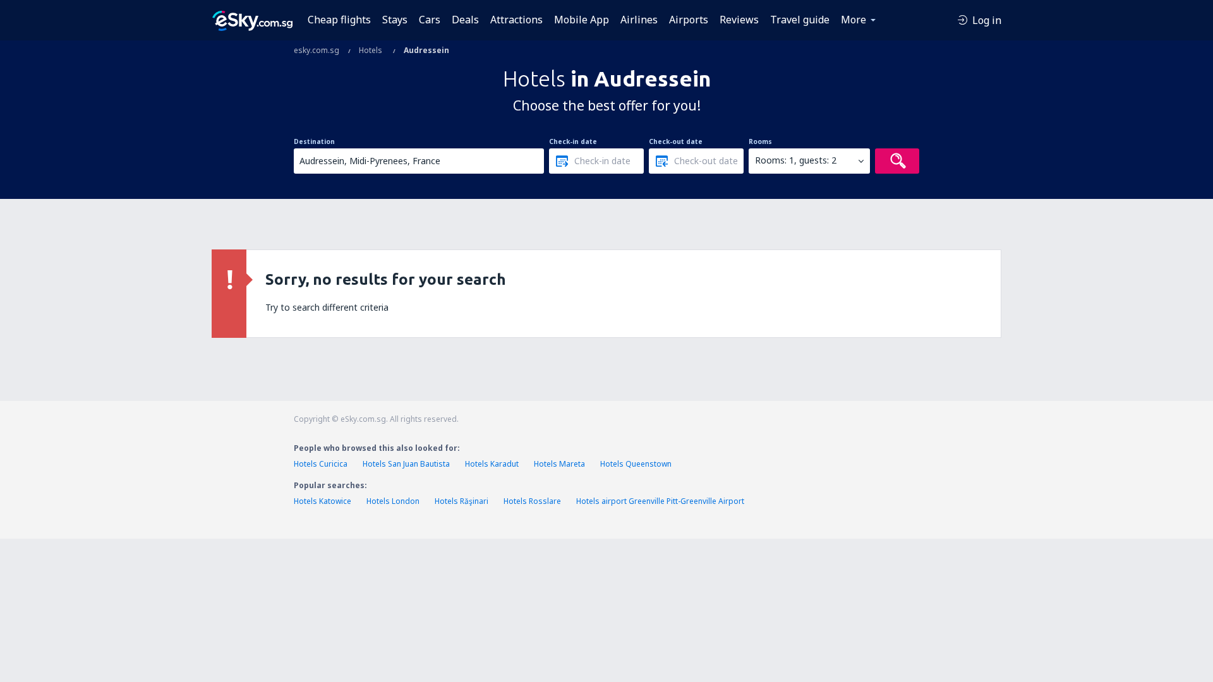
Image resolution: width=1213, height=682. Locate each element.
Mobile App (581, 20)
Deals (465, 20)
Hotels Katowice (322, 501)
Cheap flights (339, 20)
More (853, 20)
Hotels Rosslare (532, 501)
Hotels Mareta (559, 463)
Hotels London (392, 501)
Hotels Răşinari (461, 501)
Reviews (739, 20)
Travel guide (800, 20)
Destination (314, 141)
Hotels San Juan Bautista (406, 463)
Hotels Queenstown (636, 463)
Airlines (639, 20)
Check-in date (573, 141)
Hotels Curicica (320, 463)
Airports (688, 20)
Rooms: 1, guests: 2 (795, 160)
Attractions (516, 20)
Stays (394, 20)
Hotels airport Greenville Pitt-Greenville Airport (660, 501)
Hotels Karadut (492, 463)
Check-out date (676, 141)
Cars (429, 20)
